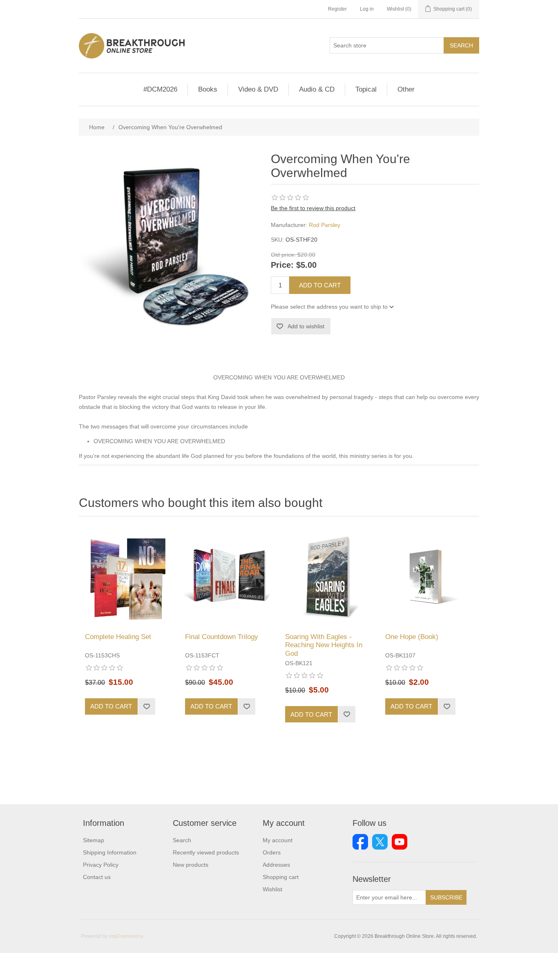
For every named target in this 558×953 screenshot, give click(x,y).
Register (337, 9)
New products (190, 864)
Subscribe (446, 897)
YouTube (399, 842)
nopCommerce (126, 936)
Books (207, 89)
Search (461, 45)
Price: (282, 265)
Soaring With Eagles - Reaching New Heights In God (323, 645)
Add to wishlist (306, 326)
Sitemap (93, 840)
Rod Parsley (324, 225)
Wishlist (272, 889)
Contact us (97, 877)
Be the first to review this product (313, 208)
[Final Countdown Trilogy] (229, 577)
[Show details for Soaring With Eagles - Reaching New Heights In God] (329, 577)
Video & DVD (258, 89)
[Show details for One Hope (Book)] (429, 577)
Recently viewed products (206, 852)
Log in (367, 9)
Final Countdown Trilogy (221, 637)
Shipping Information (109, 852)
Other (406, 89)
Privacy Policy (100, 864)
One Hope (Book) (411, 637)
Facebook (360, 842)
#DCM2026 (160, 89)
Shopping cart (281, 877)
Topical (366, 89)
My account (277, 840)
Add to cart (320, 285)
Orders (272, 852)
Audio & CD (317, 89)
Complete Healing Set (118, 637)
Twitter (380, 842)
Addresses (276, 864)
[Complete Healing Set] (129, 577)
